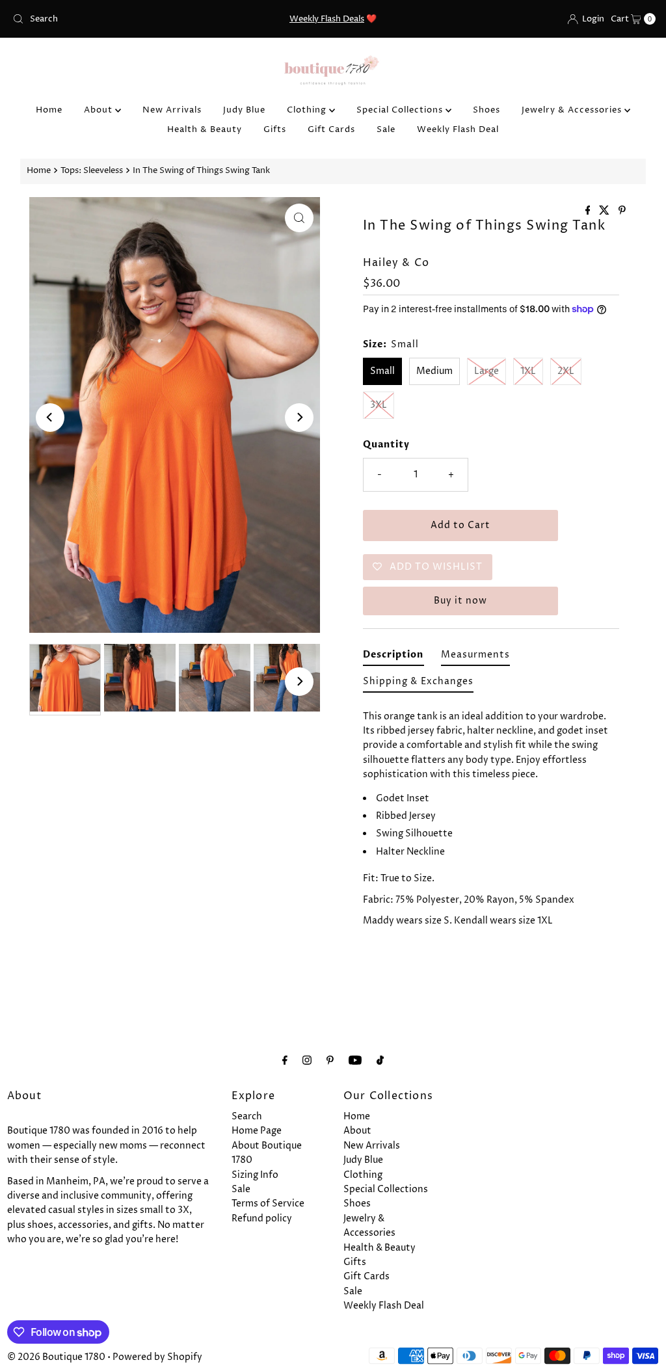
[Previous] (50, 417)
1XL (528, 371)
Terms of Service (268, 1203)
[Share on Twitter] (605, 211)
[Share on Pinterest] (622, 211)
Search (247, 1116)
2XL (565, 371)
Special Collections (401, 110)
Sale (386, 129)
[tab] (393, 657)
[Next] (299, 417)
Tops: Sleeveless (91, 170)
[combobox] (112, 19)
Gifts (274, 129)
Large (486, 371)
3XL (378, 405)
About (99, 110)
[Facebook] (284, 1061)
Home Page (257, 1131)
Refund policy (262, 1218)
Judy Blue (244, 110)
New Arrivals (172, 110)
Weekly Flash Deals (326, 19)
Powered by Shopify (157, 1357)
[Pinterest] (330, 1061)
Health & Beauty (204, 129)
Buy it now (460, 600)
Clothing (308, 110)
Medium (434, 371)
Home (49, 110)
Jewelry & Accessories (573, 110)
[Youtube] (355, 1061)
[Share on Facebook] (589, 211)
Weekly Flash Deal (458, 129)
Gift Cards (331, 129)
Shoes (486, 110)
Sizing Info (255, 1175)
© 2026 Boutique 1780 (56, 1357)
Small (382, 371)
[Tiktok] (380, 1061)
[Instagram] (307, 1061)
